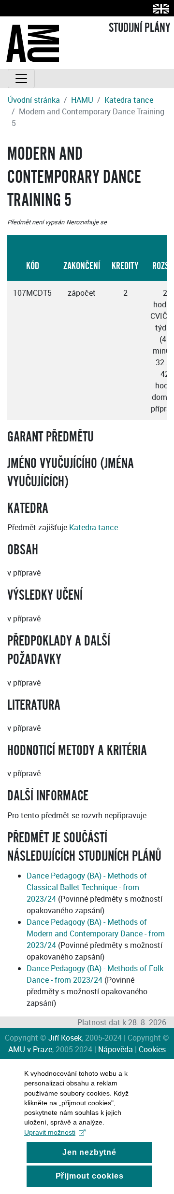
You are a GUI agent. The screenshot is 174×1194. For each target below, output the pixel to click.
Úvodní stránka (34, 100)
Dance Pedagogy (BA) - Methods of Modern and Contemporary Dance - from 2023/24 (96, 933)
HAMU (82, 100)
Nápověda (115, 1049)
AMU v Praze (30, 1049)
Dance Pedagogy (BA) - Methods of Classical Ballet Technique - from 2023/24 (87, 887)
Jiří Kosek (65, 1037)
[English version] (159, 8)
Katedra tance (128, 100)
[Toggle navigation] (21, 78)
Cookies (152, 1049)
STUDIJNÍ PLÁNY (139, 28)
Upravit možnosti (49, 1132)
